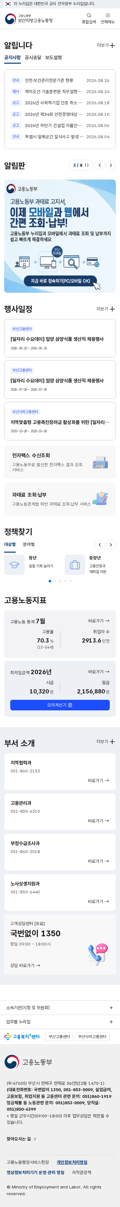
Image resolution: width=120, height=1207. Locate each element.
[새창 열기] (60, 236)
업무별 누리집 (18, 1021)
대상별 (10, 544)
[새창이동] (21, 1036)
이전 (99, 165)
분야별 (29, 544)
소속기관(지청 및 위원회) (28, 1007)
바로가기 (96, 620)
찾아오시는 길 (19, 1138)
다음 (111, 165)
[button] (50, 581)
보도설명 (53, 57)
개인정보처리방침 (72, 1162)
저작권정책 (81, 1172)
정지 (87, 165)
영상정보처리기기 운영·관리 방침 (35, 1172)
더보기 (103, 45)
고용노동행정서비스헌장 (28, 1162)
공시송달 (33, 57)
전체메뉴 (108, 18)
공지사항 (12, 57)
